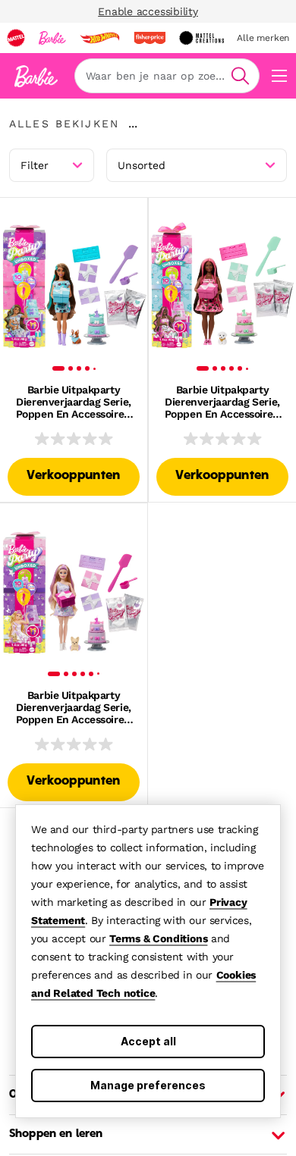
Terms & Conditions (158, 938)
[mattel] (16, 38)
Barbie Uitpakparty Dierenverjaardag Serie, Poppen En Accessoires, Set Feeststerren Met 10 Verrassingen (73, 402)
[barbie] (52, 38)
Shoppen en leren (55, 1134)
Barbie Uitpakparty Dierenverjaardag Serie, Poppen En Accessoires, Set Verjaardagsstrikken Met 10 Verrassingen (73, 707)
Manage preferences (148, 1085)
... (132, 123)
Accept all (148, 1041)
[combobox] (167, 75)
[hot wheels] (99, 38)
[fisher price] (150, 38)
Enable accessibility (148, 11)
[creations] (201, 38)
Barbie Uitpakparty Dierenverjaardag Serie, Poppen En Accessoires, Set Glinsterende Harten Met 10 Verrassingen (222, 402)
